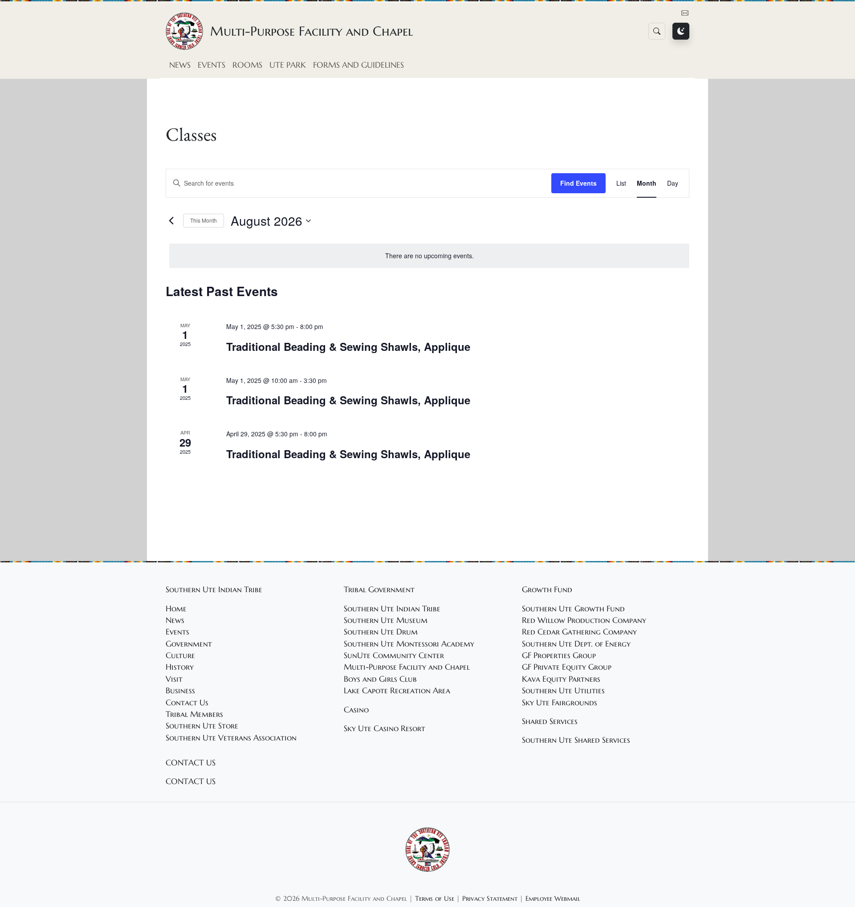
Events (211, 65)
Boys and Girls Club (380, 679)
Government (189, 644)
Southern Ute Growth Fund (573, 609)
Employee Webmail (552, 898)
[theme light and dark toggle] (680, 31)
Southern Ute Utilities (563, 691)
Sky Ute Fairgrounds (559, 703)
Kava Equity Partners (561, 679)
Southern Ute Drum (381, 632)
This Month (203, 220)
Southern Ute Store (202, 726)
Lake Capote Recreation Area (397, 691)
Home (176, 609)
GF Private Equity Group (566, 667)
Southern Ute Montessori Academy (409, 644)
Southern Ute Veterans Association (231, 738)
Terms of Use (434, 898)
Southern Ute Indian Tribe (392, 609)
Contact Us (187, 703)
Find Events (578, 183)
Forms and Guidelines (358, 65)
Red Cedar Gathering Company (579, 632)
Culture (180, 655)
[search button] (657, 31)
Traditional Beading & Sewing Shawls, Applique (348, 346)
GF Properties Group (559, 655)
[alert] (429, 256)
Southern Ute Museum (386, 620)
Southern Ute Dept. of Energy (576, 644)
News (180, 65)
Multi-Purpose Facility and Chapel (407, 667)
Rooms (247, 65)
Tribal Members (194, 714)
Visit (174, 679)
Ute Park (287, 65)
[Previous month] (171, 221)
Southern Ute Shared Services (576, 740)
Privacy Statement (489, 898)
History (180, 667)
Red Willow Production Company (584, 620)
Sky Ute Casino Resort (384, 728)
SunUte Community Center (394, 655)
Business (180, 691)
